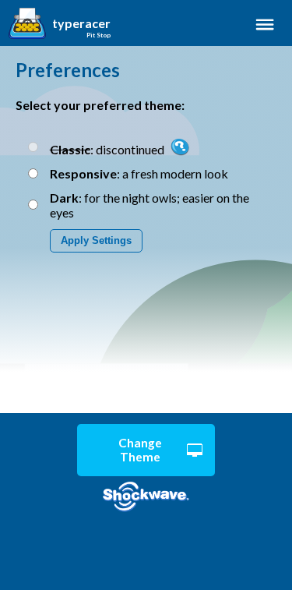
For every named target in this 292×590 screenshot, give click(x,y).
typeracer (81, 23)
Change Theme (140, 450)
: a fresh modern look (139, 173)
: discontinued (108, 149)
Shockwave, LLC (145, 497)
